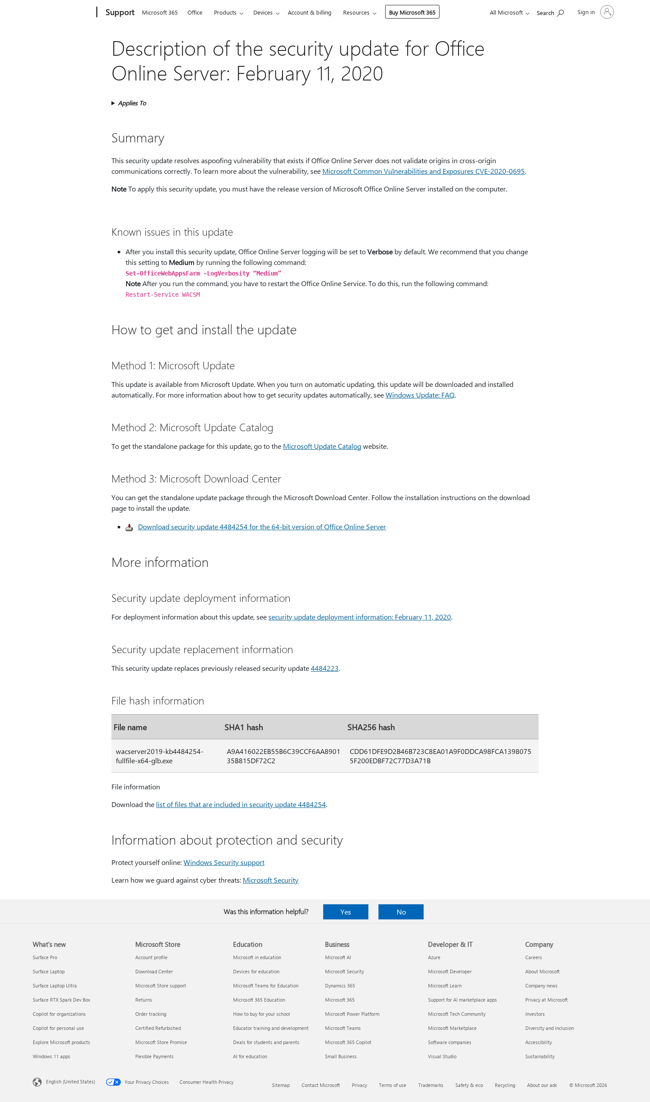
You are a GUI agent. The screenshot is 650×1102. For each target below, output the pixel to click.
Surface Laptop (49, 971)
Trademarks (431, 1085)
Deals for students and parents (266, 1042)
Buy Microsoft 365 (412, 12)
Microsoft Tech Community (457, 1013)
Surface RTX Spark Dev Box (61, 999)
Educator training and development (271, 1028)
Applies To (132, 103)
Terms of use (392, 1085)
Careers (533, 957)
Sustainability (539, 1056)
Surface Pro (45, 957)
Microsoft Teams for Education (265, 985)
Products (225, 12)
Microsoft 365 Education (259, 999)
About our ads (542, 1085)
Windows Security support (224, 862)
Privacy (359, 1085)
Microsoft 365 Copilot (348, 1042)
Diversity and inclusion (549, 1028)
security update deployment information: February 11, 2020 (359, 616)
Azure (434, 957)
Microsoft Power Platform (352, 1013)
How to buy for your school (261, 1013)
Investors (535, 1013)
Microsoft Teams (343, 1028)
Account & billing (310, 12)
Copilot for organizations (59, 1013)
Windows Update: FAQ (420, 394)
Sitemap (281, 1085)
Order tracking (150, 1013)
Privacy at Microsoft (546, 999)
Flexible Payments (154, 1056)
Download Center (154, 971)
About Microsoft (542, 971)
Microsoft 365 (160, 12)
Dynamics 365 (340, 985)
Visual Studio (442, 1056)
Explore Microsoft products (61, 1042)
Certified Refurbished (158, 1028)
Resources (356, 12)
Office (195, 12)
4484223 (325, 668)
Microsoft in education (257, 957)
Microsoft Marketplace (452, 1028)
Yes (345, 911)
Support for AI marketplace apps (462, 999)
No (401, 911)
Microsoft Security (270, 879)
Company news (541, 985)
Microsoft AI (338, 957)
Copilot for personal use (58, 1028)
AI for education (250, 1056)
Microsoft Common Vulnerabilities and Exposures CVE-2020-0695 (423, 171)
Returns (143, 999)
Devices (263, 12)
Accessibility (538, 1042)
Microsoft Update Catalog (322, 446)
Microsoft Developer (450, 971)
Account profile (151, 957)
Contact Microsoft (321, 1085)
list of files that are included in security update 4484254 (241, 804)
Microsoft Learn (445, 985)
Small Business (341, 1056)
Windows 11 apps (51, 1056)
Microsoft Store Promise (161, 1042)
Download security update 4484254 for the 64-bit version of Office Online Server (262, 526)
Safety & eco (469, 1085)
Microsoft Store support (160, 985)
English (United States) (70, 1081)
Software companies (449, 1042)
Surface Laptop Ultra (55, 985)
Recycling (505, 1085)
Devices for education (256, 971)
